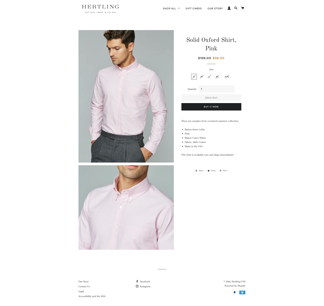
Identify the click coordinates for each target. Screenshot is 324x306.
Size (211, 69)
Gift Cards (194, 8)
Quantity (192, 89)
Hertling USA (239, 281)
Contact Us (84, 286)
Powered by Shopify (235, 285)
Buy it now (211, 106)
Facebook (144, 281)
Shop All (170, 8)
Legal (81, 291)
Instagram (145, 286)
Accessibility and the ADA (91, 296)
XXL (227, 76)
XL (217, 76)
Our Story (215, 8)
